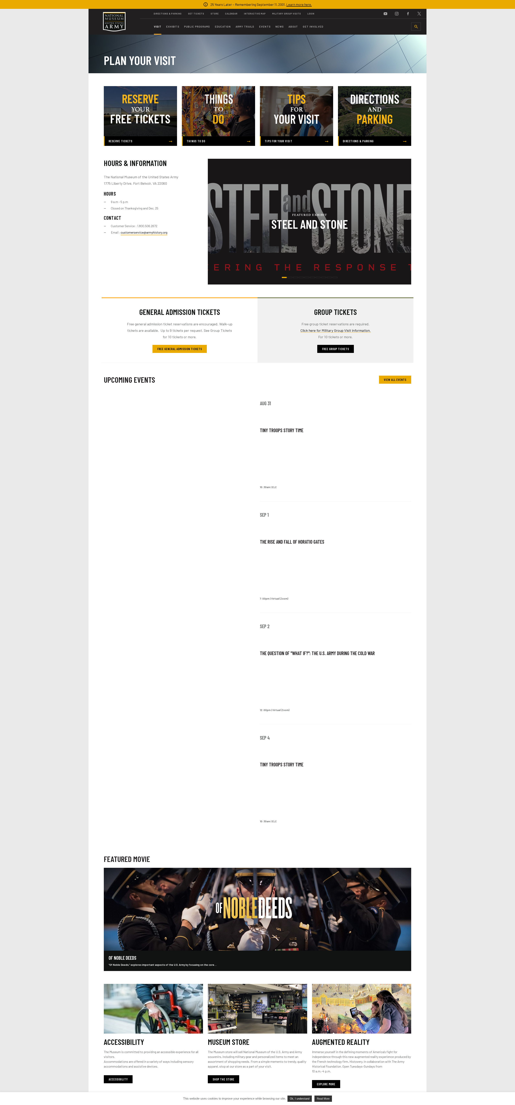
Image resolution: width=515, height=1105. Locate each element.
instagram (396, 13)
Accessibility (118, 1079)
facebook (408, 13)
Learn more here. (299, 4)
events (265, 26)
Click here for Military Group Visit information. (335, 330)
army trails (245, 26)
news (279, 26)
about (293, 26)
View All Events (395, 379)
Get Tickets (196, 13)
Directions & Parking (168, 13)
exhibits (172, 26)
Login (310, 13)
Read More (323, 1098)
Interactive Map (255, 13)
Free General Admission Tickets (179, 349)
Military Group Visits (286, 13)
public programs (197, 26)
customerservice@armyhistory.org (144, 232)
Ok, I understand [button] (299, 1098)
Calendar (231, 13)
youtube (385, 13)
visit (157, 26)
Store (215, 13)
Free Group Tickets (335, 349)
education (223, 26)
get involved (313, 26)
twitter (419, 13)
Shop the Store (223, 1079)
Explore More (326, 1084)
